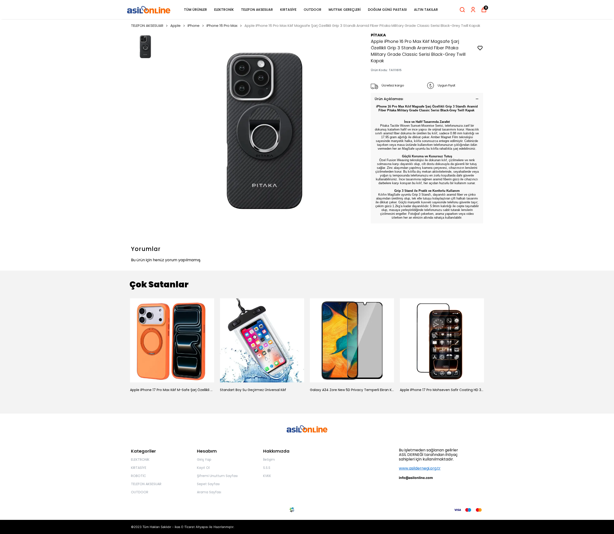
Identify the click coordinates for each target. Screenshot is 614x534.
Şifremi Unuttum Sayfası (217, 475)
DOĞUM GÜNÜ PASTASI (387, 9)
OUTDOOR (312, 9)
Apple (175, 25)
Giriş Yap (204, 459)
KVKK (267, 475)
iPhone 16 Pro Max (222, 25)
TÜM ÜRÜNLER (195, 9)
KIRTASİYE (288, 9)
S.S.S (266, 467)
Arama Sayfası (209, 492)
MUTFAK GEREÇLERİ (345, 9)
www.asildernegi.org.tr (420, 468)
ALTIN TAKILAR (426, 9)
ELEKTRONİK (224, 9)
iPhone (194, 25)
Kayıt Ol (203, 467)
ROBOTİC (138, 475)
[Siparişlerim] (473, 10)
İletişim (269, 459)
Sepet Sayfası (208, 484)
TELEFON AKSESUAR (257, 9)
